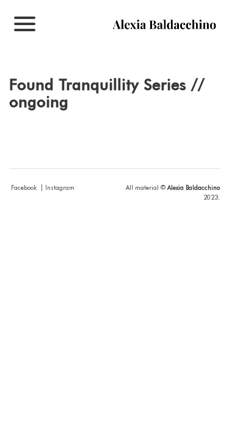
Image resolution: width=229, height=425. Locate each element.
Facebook (24, 187)
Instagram (60, 187)
